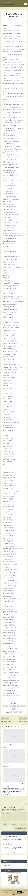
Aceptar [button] (19, 892)
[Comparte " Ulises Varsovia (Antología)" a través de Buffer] (20, 705)
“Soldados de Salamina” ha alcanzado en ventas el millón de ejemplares (12, 792)
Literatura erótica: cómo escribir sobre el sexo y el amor (14, 784)
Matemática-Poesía (13, 836)
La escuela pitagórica (12, 852)
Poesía (5, 19)
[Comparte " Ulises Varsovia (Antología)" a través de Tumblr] (12, 705)
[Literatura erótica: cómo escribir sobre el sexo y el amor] (14, 775)
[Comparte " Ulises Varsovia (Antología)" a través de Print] (15, 708)
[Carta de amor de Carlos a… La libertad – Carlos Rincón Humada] (14, 736)
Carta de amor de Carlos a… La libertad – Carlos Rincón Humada (13, 745)
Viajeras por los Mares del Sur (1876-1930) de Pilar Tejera (13, 843)
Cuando (4, 765)
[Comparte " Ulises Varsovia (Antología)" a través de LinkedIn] (18, 705)
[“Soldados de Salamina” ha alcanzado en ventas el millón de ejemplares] (14, 789)
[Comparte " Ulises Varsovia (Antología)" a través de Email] (12, 708)
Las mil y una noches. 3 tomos (14, 839)
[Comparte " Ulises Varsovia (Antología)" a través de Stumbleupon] (23, 705)
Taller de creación (11, 19)
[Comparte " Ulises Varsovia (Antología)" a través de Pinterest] (15, 705)
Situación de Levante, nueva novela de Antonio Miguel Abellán (12, 848)
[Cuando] (14, 756)
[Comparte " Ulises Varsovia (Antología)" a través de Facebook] (4, 705)
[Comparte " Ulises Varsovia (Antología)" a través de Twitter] (7, 705)
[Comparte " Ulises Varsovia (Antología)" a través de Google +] (10, 705)
